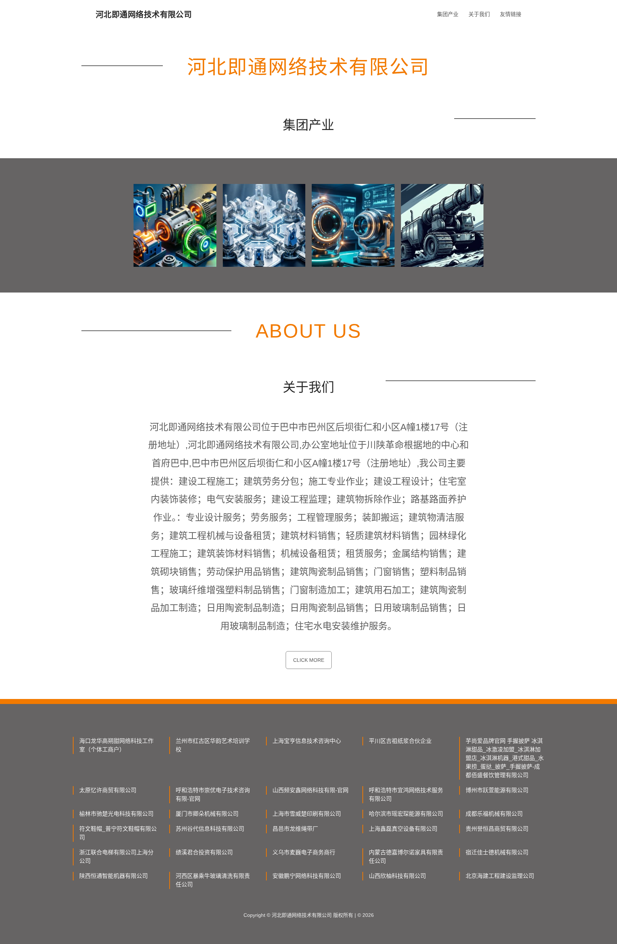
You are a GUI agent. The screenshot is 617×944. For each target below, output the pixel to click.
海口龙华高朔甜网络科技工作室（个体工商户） (116, 745)
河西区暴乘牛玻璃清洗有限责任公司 (213, 880)
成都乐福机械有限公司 (494, 814)
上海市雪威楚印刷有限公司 (306, 814)
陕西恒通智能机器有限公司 (113, 876)
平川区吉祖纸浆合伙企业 (400, 741)
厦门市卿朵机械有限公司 (207, 814)
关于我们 (479, 14)
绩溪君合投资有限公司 (204, 852)
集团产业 (447, 14)
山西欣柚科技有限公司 (397, 876)
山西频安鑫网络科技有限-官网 (310, 790)
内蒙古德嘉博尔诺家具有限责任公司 (406, 856)
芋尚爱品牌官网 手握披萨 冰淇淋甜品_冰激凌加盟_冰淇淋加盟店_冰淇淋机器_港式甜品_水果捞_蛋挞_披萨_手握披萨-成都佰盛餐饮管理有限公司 (505, 758)
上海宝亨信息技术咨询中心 (306, 741)
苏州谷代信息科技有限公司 (210, 829)
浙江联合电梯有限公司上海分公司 (116, 856)
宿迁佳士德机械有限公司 (497, 852)
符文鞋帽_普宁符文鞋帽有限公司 (118, 833)
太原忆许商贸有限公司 (107, 790)
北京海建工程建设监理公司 (500, 876)
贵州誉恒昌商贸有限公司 (497, 829)
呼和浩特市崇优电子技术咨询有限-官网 (213, 794)
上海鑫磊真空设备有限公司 (403, 829)
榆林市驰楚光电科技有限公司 (116, 814)
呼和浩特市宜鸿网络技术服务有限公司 (406, 794)
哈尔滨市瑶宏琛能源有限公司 (406, 814)
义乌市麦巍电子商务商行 (303, 852)
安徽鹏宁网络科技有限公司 (306, 876)
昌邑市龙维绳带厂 (295, 829)
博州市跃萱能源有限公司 (497, 790)
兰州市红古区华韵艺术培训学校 (213, 745)
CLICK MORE (308, 660)
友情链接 (510, 14)
